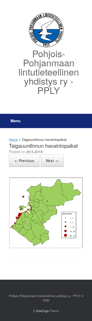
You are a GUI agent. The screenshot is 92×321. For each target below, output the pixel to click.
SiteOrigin (42, 311)
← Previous (24, 160)
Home (13, 139)
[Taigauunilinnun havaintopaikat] (46, 247)
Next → (52, 160)
